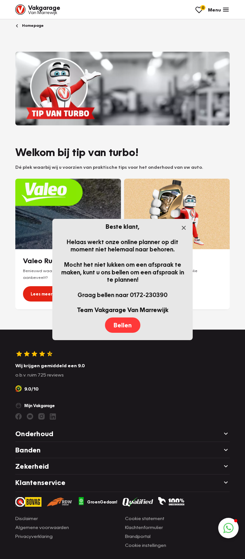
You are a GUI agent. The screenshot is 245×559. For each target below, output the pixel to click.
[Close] (184, 228)
